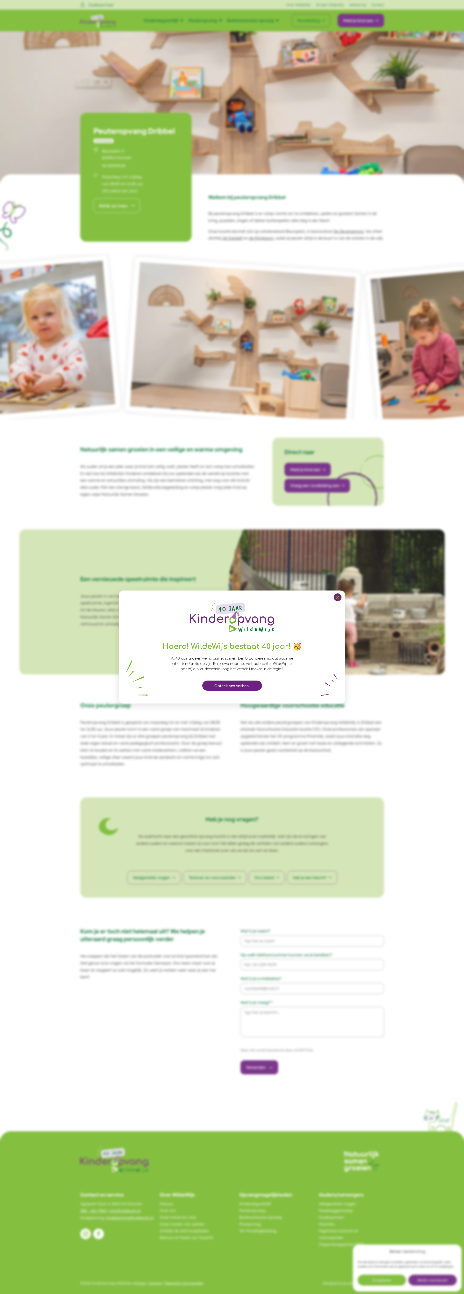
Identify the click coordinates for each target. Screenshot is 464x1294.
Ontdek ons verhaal (232, 686)
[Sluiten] (337, 597)
